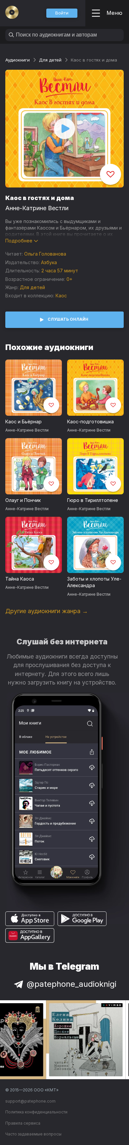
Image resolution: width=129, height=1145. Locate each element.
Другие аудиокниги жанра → (46, 611)
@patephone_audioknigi (71, 984)
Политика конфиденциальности (36, 1111)
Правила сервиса (22, 1123)
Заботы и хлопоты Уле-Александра (94, 582)
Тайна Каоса (19, 579)
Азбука (49, 262)
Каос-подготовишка (90, 421)
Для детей (50, 59)
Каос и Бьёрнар (23, 421)
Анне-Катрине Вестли (36, 208)
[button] (61, 13)
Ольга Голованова (45, 254)
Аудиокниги (17, 59)
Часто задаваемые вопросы (33, 1134)
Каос (61, 295)
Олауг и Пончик (23, 500)
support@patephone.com (30, 1101)
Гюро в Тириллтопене (92, 500)
